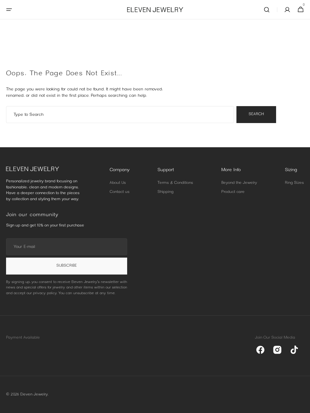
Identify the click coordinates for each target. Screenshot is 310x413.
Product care (233, 192)
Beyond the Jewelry (239, 183)
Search (256, 114)
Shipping (165, 192)
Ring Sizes (294, 183)
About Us (118, 183)
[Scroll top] (303, 406)
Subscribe (66, 266)
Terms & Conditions (175, 183)
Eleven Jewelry (34, 394)
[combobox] (120, 114)
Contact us (120, 192)
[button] (9, 9)
